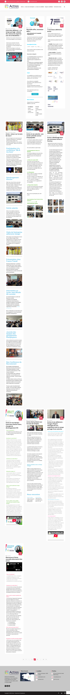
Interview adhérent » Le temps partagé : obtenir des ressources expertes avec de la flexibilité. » (14, 32)
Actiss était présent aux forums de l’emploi (34, 423)
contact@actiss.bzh (33, 1)
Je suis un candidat (39, 6)
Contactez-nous (57, 6)
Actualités (9, 28)
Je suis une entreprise (30, 6)
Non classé (13, 132)
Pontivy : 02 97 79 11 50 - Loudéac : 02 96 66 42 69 (16, 1)
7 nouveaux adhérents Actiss (54, 30)
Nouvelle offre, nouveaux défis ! (35, 30)
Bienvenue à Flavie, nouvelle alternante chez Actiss (14, 559)
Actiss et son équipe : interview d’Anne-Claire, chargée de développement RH (14, 425)
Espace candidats (49, 6)
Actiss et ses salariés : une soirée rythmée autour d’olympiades (35, 135)
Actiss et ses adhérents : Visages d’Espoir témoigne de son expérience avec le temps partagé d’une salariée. (55, 425)
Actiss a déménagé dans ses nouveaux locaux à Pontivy (55, 139)
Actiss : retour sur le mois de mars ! (14, 135)
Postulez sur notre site (31, 201)
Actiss (22, 6)
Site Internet (50, 76)
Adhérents (13, 28)
